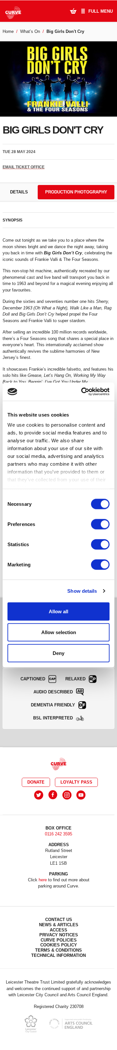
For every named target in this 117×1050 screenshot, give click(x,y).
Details (19, 192)
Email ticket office (24, 167)
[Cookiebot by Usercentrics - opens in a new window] (83, 392)
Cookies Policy (58, 945)
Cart (73, 10)
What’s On (30, 31)
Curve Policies (59, 940)
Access (58, 930)
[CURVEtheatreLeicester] (53, 795)
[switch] (100, 524)
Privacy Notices (58, 934)
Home (8, 31)
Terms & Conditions (58, 950)
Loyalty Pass (76, 782)
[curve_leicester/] (67, 795)
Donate (36, 782)
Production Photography (76, 192)
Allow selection (58, 632)
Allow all (58, 611)
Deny (58, 653)
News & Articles (58, 924)
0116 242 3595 (58, 833)
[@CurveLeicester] (38, 795)
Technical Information (58, 955)
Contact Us (58, 919)
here (43, 879)
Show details (82, 591)
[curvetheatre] (80, 795)
